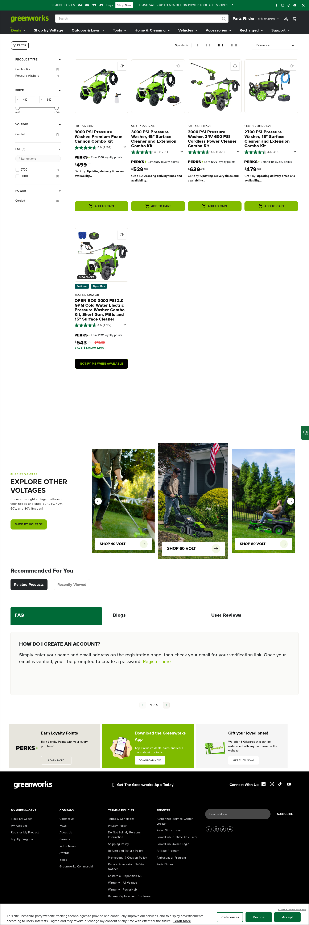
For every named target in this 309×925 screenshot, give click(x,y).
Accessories (217, 30)
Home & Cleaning (151, 30)
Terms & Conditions (121, 819)
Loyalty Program (22, 839)
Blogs (63, 860)
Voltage (21, 124)
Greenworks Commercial (76, 866)
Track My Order (21, 819)
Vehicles (186, 30)
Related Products (29, 584)
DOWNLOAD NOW (150, 760)
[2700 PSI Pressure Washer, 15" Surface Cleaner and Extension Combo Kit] (271, 86)
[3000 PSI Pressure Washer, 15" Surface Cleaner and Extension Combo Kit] (158, 86)
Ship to (267, 19)
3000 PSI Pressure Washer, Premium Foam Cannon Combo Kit (99, 136)
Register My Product (25, 832)
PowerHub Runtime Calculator (177, 837)
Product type (26, 59)
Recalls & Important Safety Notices (126, 866)
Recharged (250, 30)
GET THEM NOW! (243, 760)
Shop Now (110, 5)
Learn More (182, 920)
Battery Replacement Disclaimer (130, 896)
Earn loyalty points (106, 157)
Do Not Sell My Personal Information (124, 834)
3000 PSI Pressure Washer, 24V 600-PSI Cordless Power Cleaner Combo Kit (212, 139)
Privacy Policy (117, 826)
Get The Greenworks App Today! (146, 784)
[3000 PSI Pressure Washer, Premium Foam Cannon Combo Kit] (101, 86)
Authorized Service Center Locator (175, 821)
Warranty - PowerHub (122, 889)
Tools (118, 30)
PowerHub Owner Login (173, 844)
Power (20, 191)
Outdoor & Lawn (87, 30)
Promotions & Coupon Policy (127, 857)
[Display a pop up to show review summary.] (125, 148)
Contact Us (67, 819)
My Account (19, 826)
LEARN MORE (56, 760)
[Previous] (98, 501)
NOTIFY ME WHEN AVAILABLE (101, 363)
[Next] (290, 501)
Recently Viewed (72, 584)
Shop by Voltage (48, 30)
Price (19, 90)
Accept (287, 917)
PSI (17, 149)
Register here (157, 661)
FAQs (63, 826)
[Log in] (286, 18)
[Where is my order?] (305, 433)
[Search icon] (223, 18)
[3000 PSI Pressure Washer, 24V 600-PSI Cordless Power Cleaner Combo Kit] (214, 86)
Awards (64, 853)
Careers (64, 839)
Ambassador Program (171, 857)
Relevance (262, 45)
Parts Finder (243, 18)
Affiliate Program (168, 851)
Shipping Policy (118, 844)
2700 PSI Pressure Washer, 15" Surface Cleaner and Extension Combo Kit (267, 139)
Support (279, 30)
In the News (67, 846)
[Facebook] (276, 5)
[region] (154, 914)
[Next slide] (166, 705)
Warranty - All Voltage (122, 882)
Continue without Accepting (292, 909)
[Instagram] (282, 5)
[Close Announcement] (303, 5)
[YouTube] (294, 5)
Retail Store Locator (170, 830)
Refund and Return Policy (125, 851)
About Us (65, 832)
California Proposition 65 (125, 876)
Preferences (230, 917)
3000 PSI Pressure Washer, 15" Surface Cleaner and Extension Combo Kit (153, 139)
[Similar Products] (121, 66)
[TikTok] (288, 5)
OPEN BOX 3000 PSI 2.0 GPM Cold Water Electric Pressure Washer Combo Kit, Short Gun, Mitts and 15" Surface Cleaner (100, 309)
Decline (258, 917)
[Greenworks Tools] (30, 19)
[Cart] (294, 18)
